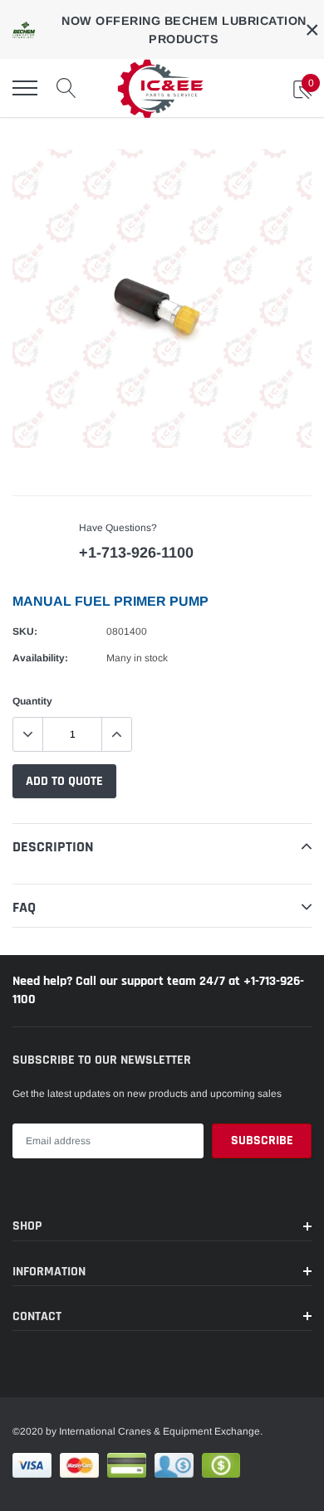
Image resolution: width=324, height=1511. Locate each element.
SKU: (24, 631)
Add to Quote (64, 781)
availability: (40, 658)
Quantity (32, 701)
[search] (66, 88)
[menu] (24, 88)
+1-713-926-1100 (136, 552)
